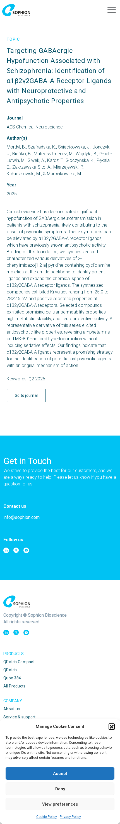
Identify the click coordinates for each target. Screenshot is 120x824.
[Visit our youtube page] (26, 550)
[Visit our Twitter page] (16, 550)
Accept (60, 773)
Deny (60, 788)
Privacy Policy (70, 817)
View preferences (60, 804)
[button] (111, 726)
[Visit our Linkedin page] (6, 550)
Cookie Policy (46, 817)
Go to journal (26, 395)
